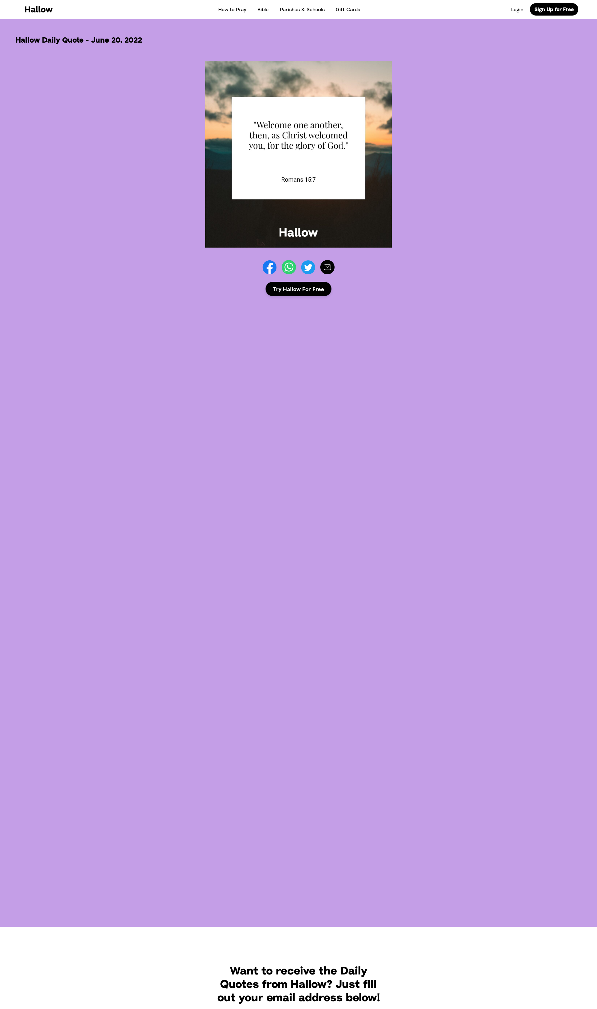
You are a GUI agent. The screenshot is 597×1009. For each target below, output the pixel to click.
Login (517, 9)
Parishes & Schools (302, 9)
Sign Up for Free (554, 9)
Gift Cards (348, 9)
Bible (263, 9)
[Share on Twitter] (308, 267)
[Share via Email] (327, 267)
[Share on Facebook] (269, 267)
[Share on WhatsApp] (289, 267)
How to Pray (232, 9)
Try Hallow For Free (298, 289)
